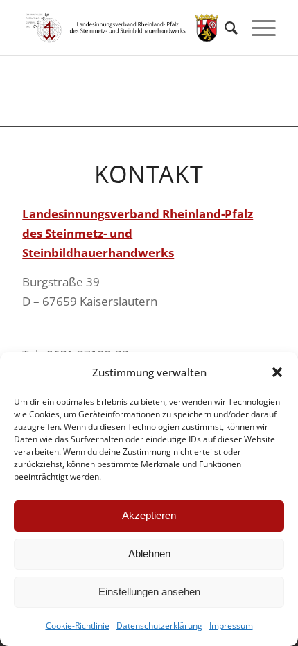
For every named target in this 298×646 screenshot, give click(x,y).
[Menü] (257, 27)
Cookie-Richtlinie (77, 625)
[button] (277, 372)
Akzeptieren (149, 515)
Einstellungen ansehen (149, 591)
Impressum (231, 625)
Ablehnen (149, 553)
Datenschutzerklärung (159, 625)
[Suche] (224, 27)
